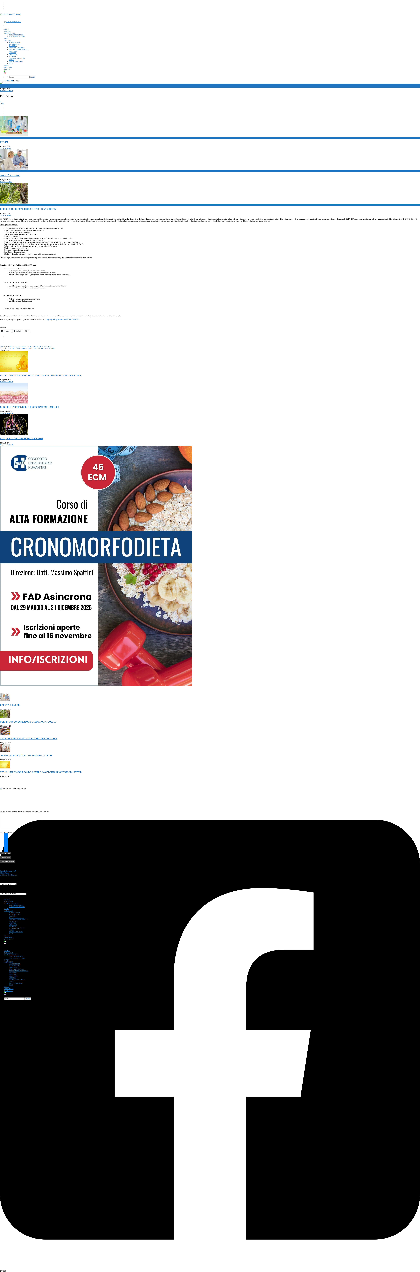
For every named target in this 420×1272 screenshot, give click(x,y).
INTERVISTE (13, 51)
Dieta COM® (13, 46)
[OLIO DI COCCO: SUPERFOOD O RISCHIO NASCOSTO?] (5, 718)
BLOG (6, 65)
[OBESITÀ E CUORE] (5, 701)
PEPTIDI (11, 60)
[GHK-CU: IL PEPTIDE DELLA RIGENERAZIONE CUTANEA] (14, 403)
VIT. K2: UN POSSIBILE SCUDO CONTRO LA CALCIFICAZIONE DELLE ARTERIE (41, 375)
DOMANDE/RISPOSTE (16, 61)
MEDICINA (12, 56)
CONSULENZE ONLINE (16, 35)
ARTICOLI (7, 40)
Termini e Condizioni (8, 861)
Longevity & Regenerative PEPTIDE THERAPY (62, 319)
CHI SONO (7, 31)
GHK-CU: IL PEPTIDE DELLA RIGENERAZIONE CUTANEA (29, 407)
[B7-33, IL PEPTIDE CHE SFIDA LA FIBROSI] (14, 434)
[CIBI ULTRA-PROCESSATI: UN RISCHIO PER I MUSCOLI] (5, 734)
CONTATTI (7, 69)
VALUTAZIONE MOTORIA (17, 37)
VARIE (11, 63)
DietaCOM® (8, 67)
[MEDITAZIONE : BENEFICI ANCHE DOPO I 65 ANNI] (5, 751)
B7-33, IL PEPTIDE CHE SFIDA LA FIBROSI (21, 438)
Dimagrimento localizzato (16, 47)
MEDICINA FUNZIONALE (17, 58)
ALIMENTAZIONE (14, 42)
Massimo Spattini (6, 91)
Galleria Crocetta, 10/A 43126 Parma (8, 872)
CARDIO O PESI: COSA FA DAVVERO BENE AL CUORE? (25, 346)
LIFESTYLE (12, 53)
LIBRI (6, 38)
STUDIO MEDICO (9, 33)
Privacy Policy (6, 853)
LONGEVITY (13, 54)
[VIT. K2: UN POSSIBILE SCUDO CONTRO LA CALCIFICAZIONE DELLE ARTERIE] (14, 371)
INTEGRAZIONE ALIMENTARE (18, 49)
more (2, 103)
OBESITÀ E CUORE (10, 175)
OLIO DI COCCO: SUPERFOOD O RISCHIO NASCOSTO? (28, 209)
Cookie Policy (6, 857)
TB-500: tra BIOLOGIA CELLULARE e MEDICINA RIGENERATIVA (27, 348)
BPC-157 (4, 142)
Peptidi (2, 87)
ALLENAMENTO (14, 44)
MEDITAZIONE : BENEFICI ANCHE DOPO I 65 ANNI (26, 755)
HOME (6, 29)
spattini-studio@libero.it (8, 875)
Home (2, 81)
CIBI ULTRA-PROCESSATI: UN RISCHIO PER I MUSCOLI (28, 738)
